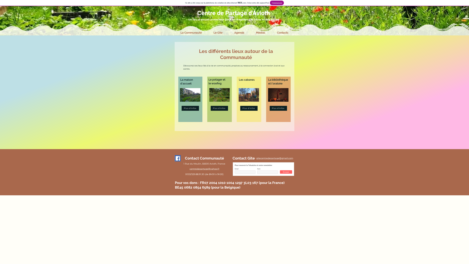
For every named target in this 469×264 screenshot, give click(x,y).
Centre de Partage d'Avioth (233, 13)
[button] (191, 32)
